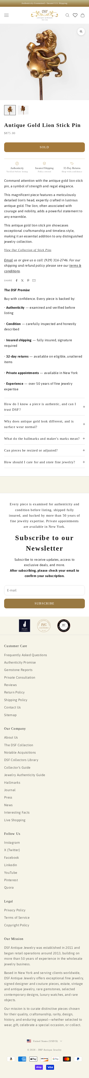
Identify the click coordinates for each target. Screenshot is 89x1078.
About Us (11, 737)
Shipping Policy (16, 700)
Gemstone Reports (18, 670)
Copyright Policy (16, 925)
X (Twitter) (12, 850)
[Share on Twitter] (22, 280)
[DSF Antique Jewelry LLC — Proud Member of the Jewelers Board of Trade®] (63, 625)
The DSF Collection (18, 745)
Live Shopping (14, 820)
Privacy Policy (14, 910)
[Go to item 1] (10, 110)
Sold (44, 147)
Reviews (10, 685)
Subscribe (44, 603)
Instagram (12, 842)
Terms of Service (17, 917)
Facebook (11, 857)
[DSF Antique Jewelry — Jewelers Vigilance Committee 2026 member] (44, 625)
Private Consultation (19, 677)
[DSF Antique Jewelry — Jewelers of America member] (24, 625)
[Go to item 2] (23, 110)
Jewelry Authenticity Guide (24, 775)
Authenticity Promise (20, 662)
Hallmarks (12, 782)
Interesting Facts (17, 812)
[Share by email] (34, 280)
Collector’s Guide (17, 767)
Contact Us (12, 707)
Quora (9, 887)
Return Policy (14, 692)
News (8, 805)
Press (8, 797)
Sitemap (10, 715)
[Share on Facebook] (16, 280)
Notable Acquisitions (20, 752)
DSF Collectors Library (21, 760)
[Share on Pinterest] (28, 280)
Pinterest (11, 880)
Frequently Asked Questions (25, 655)
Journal (10, 790)
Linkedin (10, 865)
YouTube (10, 872)
